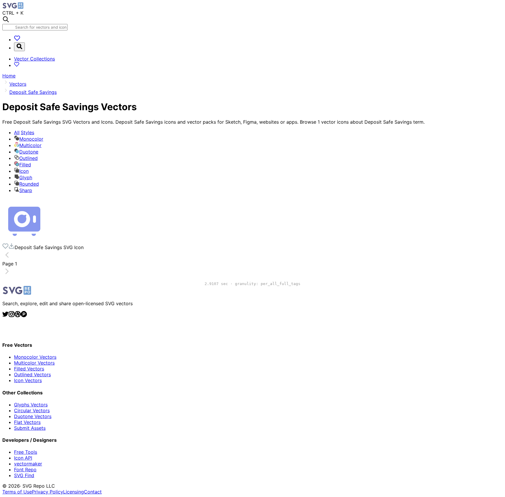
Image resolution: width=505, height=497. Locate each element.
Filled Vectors (29, 369)
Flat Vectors (27, 422)
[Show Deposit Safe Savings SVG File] (24, 240)
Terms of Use (17, 492)
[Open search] (19, 46)
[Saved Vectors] (17, 39)
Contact (93, 492)
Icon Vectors (28, 380)
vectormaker (28, 464)
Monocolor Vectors (35, 357)
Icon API (23, 458)
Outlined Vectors (32, 374)
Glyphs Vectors (31, 405)
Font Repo (25, 469)
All (24, 132)
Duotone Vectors (32, 416)
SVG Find (24, 475)
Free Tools (25, 452)
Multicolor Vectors (34, 363)
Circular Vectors (32, 410)
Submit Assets (30, 428)
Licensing (73, 492)
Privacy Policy (47, 492)
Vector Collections (34, 59)
